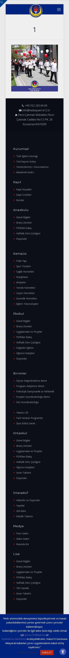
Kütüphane (22, 277)
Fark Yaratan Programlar (29, 418)
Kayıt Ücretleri (23, 194)
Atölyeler (21, 282)
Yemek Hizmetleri (25, 287)
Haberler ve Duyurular (28, 500)
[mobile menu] (59, 9)
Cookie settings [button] (27, 652)
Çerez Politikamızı (35, 635)
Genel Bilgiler (23, 217)
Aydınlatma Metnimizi (14, 639)
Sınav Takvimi (23, 472)
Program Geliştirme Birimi (30, 386)
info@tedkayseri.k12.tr (36, 110)
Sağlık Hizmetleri (25, 271)
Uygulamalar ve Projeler (29, 331)
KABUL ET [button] (47, 652)
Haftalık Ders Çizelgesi (28, 233)
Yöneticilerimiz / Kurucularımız (32, 166)
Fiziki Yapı (21, 260)
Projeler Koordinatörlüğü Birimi (33, 396)
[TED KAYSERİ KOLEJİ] (35, 9)
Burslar (20, 200)
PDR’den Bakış (24, 337)
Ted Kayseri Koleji (26, 161)
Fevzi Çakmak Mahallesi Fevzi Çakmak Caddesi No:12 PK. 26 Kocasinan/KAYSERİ (35, 119)
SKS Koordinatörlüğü (27, 402)
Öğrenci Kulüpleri (25, 353)
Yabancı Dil (22, 412)
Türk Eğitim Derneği (27, 156)
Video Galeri (22, 538)
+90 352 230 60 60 (36, 105)
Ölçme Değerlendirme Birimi (31, 380)
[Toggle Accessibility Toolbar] (62, 651)
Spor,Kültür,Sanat (25, 423)
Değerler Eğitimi (24, 347)
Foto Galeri (22, 533)
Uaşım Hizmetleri (25, 293)
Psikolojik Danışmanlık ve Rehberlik (35, 391)
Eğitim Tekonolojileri (27, 303)
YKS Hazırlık (22, 588)
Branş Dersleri (24, 222)
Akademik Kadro (25, 172)
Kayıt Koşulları (23, 189)
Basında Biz (22, 544)
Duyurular (21, 238)
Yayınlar (20, 505)
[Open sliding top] (4, 4)
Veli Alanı (21, 511)
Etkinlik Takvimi (24, 516)
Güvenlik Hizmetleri (26, 298)
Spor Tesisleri (23, 266)
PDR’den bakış (24, 228)
